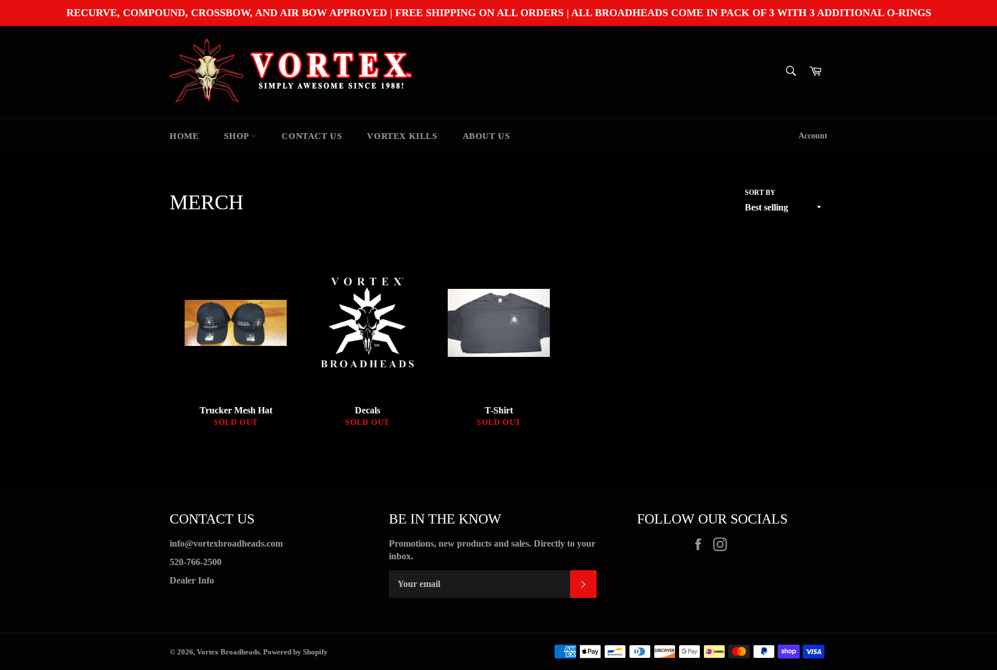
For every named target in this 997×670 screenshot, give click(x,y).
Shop (237, 136)
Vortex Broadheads (228, 652)
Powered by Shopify (295, 652)
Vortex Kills (402, 136)
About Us (486, 136)
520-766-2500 (196, 562)
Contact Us (312, 136)
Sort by (760, 193)
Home (184, 136)
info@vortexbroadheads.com (226, 543)
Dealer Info (192, 580)
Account (813, 135)
